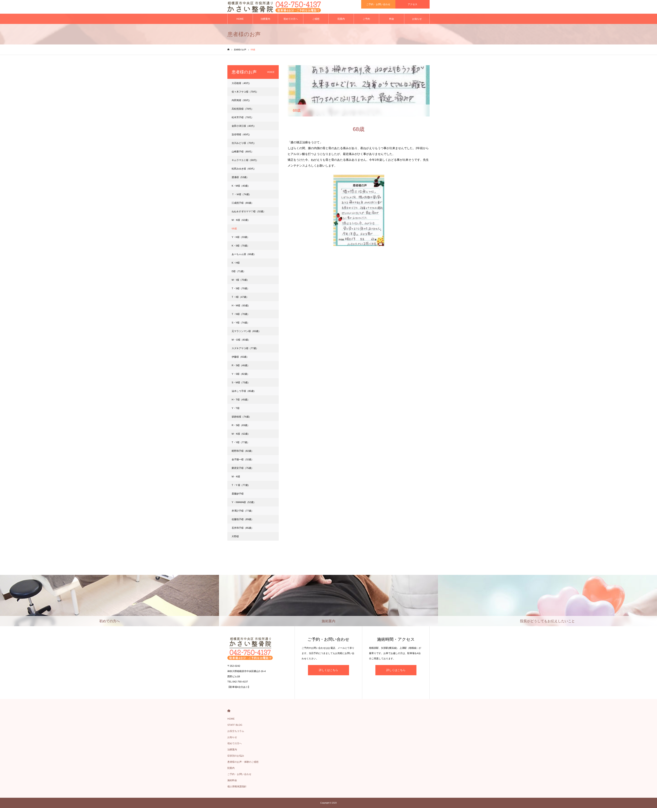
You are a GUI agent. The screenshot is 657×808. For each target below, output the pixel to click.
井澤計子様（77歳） (243, 510)
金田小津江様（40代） (244, 126)
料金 (391, 18)
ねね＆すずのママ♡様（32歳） (249, 211)
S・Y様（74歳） (240, 322)
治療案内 (265, 18)
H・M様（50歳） (241, 305)
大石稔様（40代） (241, 83)
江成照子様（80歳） (243, 202)
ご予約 (366, 18)
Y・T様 (236, 408)
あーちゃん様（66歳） (244, 254)
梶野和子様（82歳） (243, 450)
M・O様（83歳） (241, 339)
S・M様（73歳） (241, 382)
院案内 (341, 18)
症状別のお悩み (235, 755)
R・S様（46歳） (241, 365)
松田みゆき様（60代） (244, 168)
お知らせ (417, 18)
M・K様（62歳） (241, 220)
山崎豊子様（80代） (243, 151)
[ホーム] (228, 49)
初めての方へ (291, 18)
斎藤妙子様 (238, 493)
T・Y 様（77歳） (241, 485)
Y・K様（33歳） (240, 237)
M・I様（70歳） (240, 279)
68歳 (234, 228)
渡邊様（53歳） (240, 177)
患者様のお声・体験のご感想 (243, 761)
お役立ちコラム (235, 731)
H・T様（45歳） (241, 399)
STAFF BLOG (234, 725)
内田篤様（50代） (241, 100)
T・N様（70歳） (241, 314)
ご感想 (315, 18)
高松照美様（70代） (243, 108)
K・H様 (236, 262)
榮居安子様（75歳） (243, 468)
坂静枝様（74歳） (241, 416)
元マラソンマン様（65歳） (246, 331)
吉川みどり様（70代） (244, 143)
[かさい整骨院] (274, 6)
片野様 (235, 536)
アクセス (412, 4)
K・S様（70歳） (240, 245)
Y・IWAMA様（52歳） (244, 502)
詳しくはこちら (328, 670)
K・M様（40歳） (241, 185)
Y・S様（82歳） (240, 374)
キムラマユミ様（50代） (245, 160)
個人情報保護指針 (237, 786)
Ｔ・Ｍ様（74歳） (241, 194)
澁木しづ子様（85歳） (244, 391)
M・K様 (236, 476)
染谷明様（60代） (241, 134)
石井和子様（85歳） (243, 527)
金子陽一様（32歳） (243, 459)
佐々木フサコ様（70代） (245, 91)
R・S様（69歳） (241, 425)
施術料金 (232, 780)
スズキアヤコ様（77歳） (245, 348)
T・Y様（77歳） (240, 442)
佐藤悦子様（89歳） (243, 519)
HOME (240, 18)
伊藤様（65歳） (240, 356)
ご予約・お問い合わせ (378, 4)
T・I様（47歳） (240, 297)
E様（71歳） (239, 271)
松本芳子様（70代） (243, 117)
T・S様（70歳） (240, 288)
